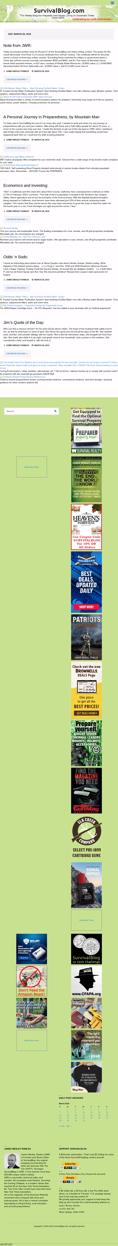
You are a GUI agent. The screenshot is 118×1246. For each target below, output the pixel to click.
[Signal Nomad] (86, 885)
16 (76, 1115)
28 (60, 1120)
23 (76, 1118)
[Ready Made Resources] (86, 743)
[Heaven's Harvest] (86, 527)
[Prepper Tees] (86, 1077)
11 (91, 1112)
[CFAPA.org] (86, 981)
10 (84, 1112)
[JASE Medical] (86, 1045)
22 (68, 1118)
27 (107, 1118)
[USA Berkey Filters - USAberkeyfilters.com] (31, 1013)
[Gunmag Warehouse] (86, 790)
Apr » (69, 1126)
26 (99, 1118)
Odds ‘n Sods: (15, 257)
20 (107, 1115)
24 (84, 1118)
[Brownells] (86, 690)
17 (84, 1115)
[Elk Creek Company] (86, 838)
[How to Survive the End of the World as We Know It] (86, 479)
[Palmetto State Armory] (86, 582)
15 (68, 1115)
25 (91, 1118)
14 (60, 1115)
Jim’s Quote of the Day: (23, 322)
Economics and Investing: (25, 185)
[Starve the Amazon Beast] (31, 981)
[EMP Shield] (31, 949)
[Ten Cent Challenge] (86, 949)
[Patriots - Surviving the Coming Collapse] (86, 637)
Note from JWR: (17, 45)
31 (84, 1120)
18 (91, 1115)
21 (60, 1118)
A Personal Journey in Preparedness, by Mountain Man (51, 117)
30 (76, 1120)
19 (99, 1115)
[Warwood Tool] (86, 1013)
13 (107, 1112)
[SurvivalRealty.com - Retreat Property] (86, 430)
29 (68, 1120)
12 (99, 1112)
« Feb (62, 1126)
